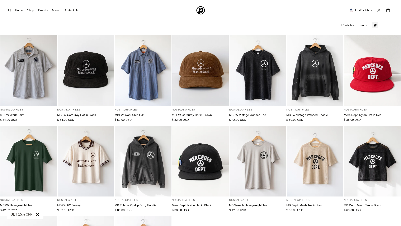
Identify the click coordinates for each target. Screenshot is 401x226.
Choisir (168, 99)
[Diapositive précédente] (6, 70)
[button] (363, 25)
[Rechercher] (9, 10)
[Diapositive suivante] (50, 70)
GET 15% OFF (21, 214)
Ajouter (111, 99)
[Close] (37, 214)
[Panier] (388, 10)
